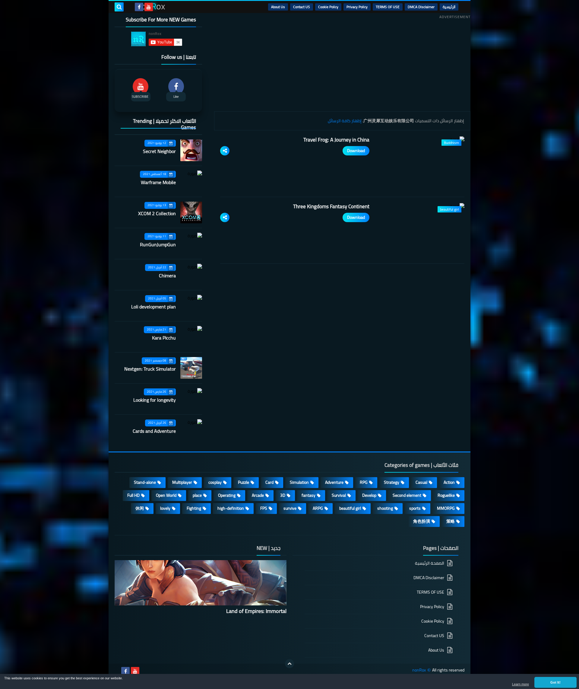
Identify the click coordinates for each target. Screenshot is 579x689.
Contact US (301, 6)
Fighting (194, 508)
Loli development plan (153, 306)
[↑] (289, 663)
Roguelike (446, 495)
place (197, 495)
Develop (369, 495)
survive (289, 508)
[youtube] (148, 7)
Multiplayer (182, 482)
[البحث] (119, 6)
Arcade (258, 495)
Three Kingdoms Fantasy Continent (331, 206)
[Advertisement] (342, 63)
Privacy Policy (357, 6)
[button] (555, 682)
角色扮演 (421, 521)
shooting (385, 508)
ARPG (318, 508)
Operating (227, 495)
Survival (339, 495)
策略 (450, 521)
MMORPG (446, 508)
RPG (364, 482)
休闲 (139, 508)
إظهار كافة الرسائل (345, 121)
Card (269, 482)
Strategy (391, 482)
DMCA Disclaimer (421, 6)
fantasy (308, 495)
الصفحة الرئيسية (429, 563)
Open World (166, 495)
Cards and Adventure (154, 430)
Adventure (334, 482)
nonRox (419, 670)
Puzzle (243, 482)
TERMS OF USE (388, 6)
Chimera (167, 275)
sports (415, 508)
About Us (278, 6)
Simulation (299, 482)
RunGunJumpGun (158, 244)
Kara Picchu (164, 337)
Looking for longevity (154, 399)
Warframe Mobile (158, 182)
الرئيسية (449, 6)
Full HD (133, 495)
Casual (421, 482)
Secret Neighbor (159, 151)
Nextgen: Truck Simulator (150, 368)
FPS (263, 508)
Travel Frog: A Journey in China (336, 140)
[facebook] (139, 7)
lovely (165, 508)
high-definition (230, 508)
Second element (407, 495)
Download (356, 151)
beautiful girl (350, 508)
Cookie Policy (328, 6)
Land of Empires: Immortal (256, 611)
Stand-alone (145, 482)
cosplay (215, 482)
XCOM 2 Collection (157, 213)
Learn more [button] (520, 684)
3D (282, 495)
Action (449, 482)
